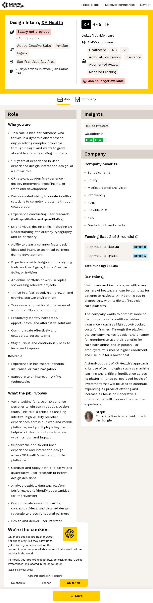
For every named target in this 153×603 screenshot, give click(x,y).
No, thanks (18, 582)
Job (67, 99)
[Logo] (13, 5)
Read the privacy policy (20, 569)
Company (88, 99)
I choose (45, 582)
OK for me (73, 582)
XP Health (52, 22)
